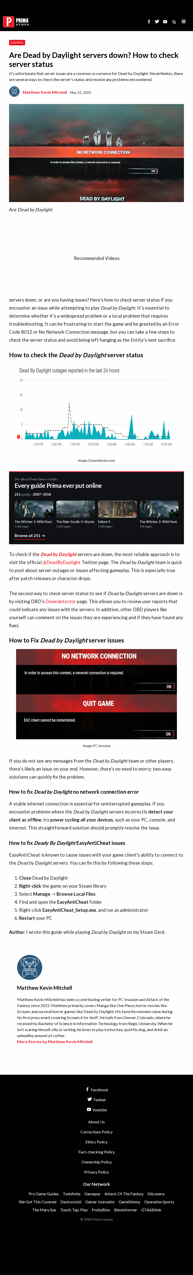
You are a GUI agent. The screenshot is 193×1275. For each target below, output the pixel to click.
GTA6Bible (151, 1209)
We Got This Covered (37, 1201)
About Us (96, 1121)
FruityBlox (101, 1209)
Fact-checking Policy (96, 1151)
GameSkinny (129, 1201)
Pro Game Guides (44, 1193)
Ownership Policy (96, 1161)
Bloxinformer (125, 1209)
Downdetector (60, 601)
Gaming (17, 42)
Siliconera (156, 1193)
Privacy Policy (96, 1171)
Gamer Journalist (100, 1201)
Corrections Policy (96, 1131)
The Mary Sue (44, 1209)
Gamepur (92, 1193)
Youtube (99, 1109)
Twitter (99, 1099)
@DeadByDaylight (62, 562)
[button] (183, 22)
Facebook (99, 1089)
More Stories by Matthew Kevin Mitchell (54, 1041)
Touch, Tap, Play (74, 1209)
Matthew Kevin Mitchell (45, 92)
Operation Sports (159, 1201)
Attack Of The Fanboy (124, 1193)
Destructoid (70, 1201)
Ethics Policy (96, 1141)
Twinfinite (71, 1193)
